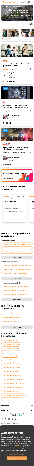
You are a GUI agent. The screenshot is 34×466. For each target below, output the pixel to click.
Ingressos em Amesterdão (11, 314)
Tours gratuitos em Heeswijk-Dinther (14, 395)
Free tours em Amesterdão (14, 7)
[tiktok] (16, 419)
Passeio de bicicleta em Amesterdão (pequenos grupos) (17, 65)
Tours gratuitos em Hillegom (11, 367)
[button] (10, 34)
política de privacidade (12, 445)
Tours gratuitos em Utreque (11, 352)
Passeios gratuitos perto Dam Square (14, 290)
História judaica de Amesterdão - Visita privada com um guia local (15, 106)
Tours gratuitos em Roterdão (12, 344)
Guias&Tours (10, 73)
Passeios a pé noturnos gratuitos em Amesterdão (18, 269)
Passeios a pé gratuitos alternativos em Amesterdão (18, 252)
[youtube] (9, 419)
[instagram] (2, 419)
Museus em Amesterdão (10, 321)
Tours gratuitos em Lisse (10, 371)
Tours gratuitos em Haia (10, 340)
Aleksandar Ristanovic (13, 115)
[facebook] (6, 419)
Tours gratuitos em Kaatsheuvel (12, 379)
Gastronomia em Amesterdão (12, 318)
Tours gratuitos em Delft (10, 356)
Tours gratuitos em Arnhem (11, 364)
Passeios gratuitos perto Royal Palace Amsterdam (18, 286)
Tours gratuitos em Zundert (11, 391)
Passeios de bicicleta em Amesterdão (14, 273)
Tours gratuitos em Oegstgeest (12, 375)
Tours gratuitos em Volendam (12, 399)
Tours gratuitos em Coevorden (12, 387)
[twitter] (12, 419)
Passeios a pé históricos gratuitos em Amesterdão (18, 248)
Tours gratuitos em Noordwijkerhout (14, 383)
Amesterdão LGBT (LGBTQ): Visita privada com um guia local (15, 148)
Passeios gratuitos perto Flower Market (15, 294)
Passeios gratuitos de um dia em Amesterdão (17, 265)
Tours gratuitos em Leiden (11, 348)
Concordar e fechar (17, 458)
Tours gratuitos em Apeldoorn (12, 360)
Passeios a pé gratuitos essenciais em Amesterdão (18, 244)
